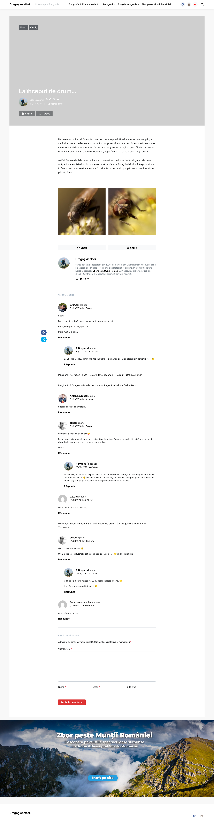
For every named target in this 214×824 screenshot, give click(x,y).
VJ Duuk (74, 304)
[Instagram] (189, 4)
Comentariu (65, 648)
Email (96, 687)
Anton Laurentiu (79, 395)
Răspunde (64, 337)
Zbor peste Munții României (156, 4)
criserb (73, 422)
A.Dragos (81, 348)
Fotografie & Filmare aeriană (84, 4)
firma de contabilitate (81, 602)
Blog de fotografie (127, 4)
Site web (131, 687)
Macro (23, 27)
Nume (62, 687)
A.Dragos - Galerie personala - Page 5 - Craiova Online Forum (104, 385)
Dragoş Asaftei (37, 100)
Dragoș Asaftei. (20, 4)
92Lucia (74, 496)
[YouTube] (195, 4)
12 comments (55, 103)
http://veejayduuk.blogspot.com (73, 326)
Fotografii (108, 4)
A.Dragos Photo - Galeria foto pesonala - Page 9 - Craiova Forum (106, 374)
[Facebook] (182, 4)
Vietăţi (33, 27)
